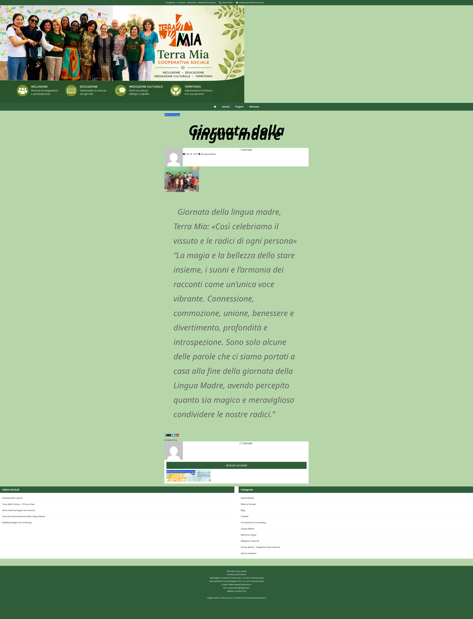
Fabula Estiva (171, 440)
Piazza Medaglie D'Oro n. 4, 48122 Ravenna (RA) (243, 581)
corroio (247, 150)
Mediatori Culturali (250, 541)
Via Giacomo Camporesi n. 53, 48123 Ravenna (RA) (242, 578)
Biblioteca (254, 106)
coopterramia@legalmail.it (238, 588)
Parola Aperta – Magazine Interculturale (260, 547)
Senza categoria (248, 553)
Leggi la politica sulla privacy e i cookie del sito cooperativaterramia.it (236, 597)
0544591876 (240, 591)
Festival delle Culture (12, 498)
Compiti (244, 516)
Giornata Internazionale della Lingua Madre (23, 516)
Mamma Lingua (172, 114)
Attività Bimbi (173, 471)
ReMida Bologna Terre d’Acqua (17, 522)
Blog (243, 510)
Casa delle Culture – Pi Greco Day (18, 504)
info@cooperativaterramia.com (251, 2)
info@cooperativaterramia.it (240, 584)
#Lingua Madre (208, 154)
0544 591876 (227, 2)
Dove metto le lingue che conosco (18, 510)
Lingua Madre (247, 528)
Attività (225, 106)
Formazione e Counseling (253, 522)
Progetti (239, 106)
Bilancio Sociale (248, 504)
